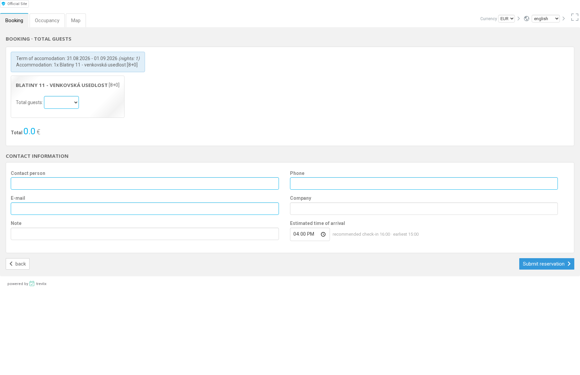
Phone (297, 173)
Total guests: (30, 102)
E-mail (18, 198)
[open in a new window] (573, 18)
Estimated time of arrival (317, 223)
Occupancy (47, 20)
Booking (14, 20)
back (20, 264)
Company (300, 198)
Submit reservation (544, 264)
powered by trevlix (26, 284)
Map (76, 20)
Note (16, 223)
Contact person (28, 173)
